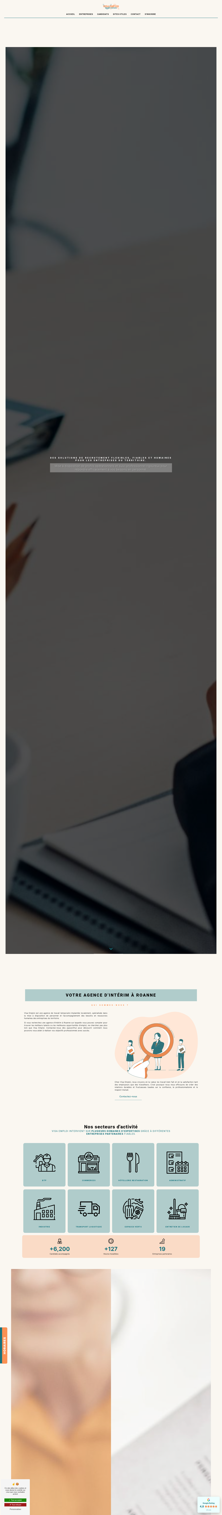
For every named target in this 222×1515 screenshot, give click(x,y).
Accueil (70, 14)
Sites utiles (120, 14)
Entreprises (86, 14)
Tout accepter (16, 1500)
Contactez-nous (128, 1096)
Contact (136, 14)
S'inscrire (150, 14)
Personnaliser (15, 1509)
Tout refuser (16, 1505)
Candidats (103, 14)
